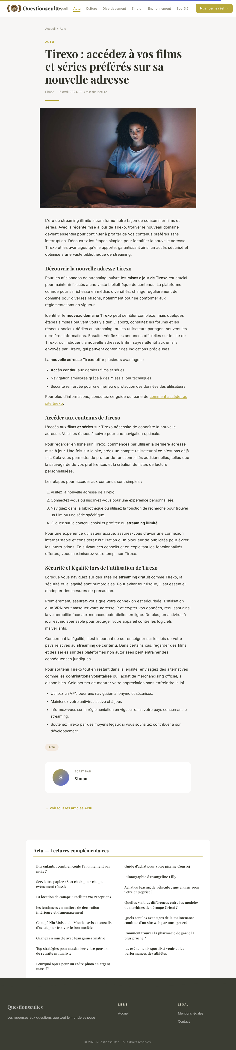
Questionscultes (36, 8)
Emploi (137, 8)
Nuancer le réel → (214, 8)
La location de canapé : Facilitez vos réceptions (73, 897)
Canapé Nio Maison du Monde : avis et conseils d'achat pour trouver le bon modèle (74, 925)
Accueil (62, 8)
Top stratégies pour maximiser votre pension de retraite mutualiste (72, 951)
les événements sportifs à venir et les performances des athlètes (154, 951)
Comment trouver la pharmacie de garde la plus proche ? (159, 935)
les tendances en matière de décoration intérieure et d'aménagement (67, 910)
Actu (76, 8)
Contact (184, 1021)
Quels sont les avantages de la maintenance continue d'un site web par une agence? (159, 920)
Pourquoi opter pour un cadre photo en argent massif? (73, 966)
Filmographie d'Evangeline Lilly (150, 876)
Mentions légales (190, 1013)
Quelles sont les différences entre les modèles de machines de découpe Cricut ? (161, 904)
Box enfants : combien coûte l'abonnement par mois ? (73, 868)
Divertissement (114, 8)
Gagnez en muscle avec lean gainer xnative (70, 938)
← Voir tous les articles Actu (68, 808)
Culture (91, 8)
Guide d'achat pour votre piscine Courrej (157, 866)
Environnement (159, 8)
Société (182, 8)
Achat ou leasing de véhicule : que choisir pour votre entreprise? (161, 889)
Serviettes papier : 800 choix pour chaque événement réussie (69, 884)
